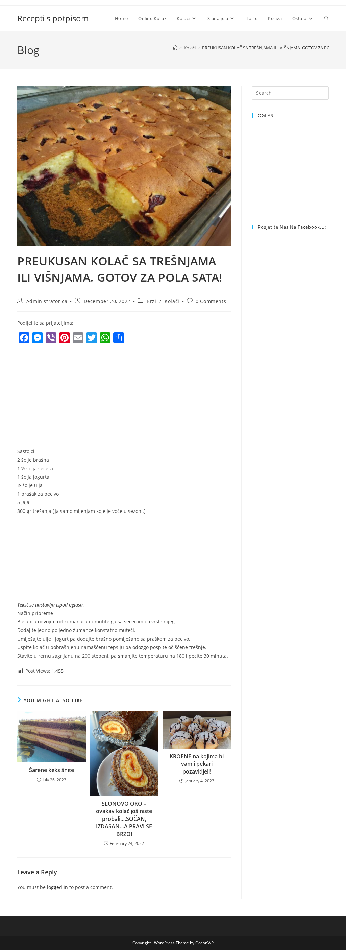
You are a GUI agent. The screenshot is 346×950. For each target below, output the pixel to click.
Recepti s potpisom (53, 18)
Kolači (172, 301)
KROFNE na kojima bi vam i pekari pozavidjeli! (197, 764)
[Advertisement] (74, 397)
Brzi (151, 301)
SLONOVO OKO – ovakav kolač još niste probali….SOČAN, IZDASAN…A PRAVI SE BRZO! (124, 819)
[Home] (175, 48)
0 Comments (211, 301)
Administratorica (47, 301)
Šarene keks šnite (51, 770)
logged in (57, 887)
